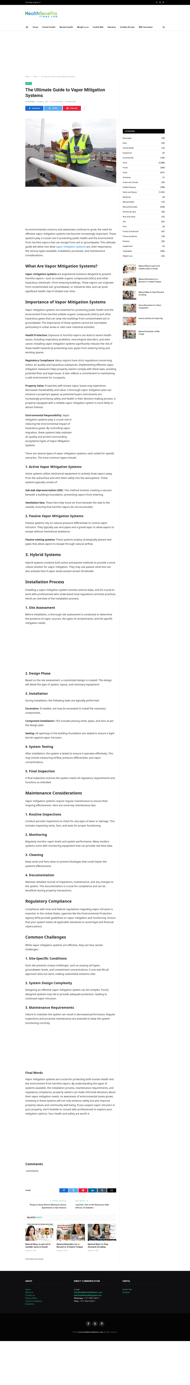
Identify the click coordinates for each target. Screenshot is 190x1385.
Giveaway (127, 177)
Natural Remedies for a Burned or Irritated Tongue (70, 1245)
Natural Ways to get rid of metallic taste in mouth (37, 1245)
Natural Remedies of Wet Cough (149, 332)
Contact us (30, 1295)
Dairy (125, 143)
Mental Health (66, 27)
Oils (124, 222)
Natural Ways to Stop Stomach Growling (98, 1245)
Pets (125, 226)
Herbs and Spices (130, 192)
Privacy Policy (31, 1298)
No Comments (58, 102)
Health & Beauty (129, 187)
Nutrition (112, 27)
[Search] (163, 27)
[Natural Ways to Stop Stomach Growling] (102, 1232)
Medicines (127, 197)
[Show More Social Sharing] (84, 108)
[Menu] (27, 27)
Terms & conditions (33, 1301)
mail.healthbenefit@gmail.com (88, 1295)
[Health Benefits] (41, 14)
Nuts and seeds (129, 217)
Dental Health (48, 27)
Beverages (127, 138)
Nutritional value (129, 212)
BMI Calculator (146, 27)
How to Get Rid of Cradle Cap (151, 318)
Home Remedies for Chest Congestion (150, 306)
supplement (128, 246)
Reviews (126, 241)
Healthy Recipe (127, 27)
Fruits (125, 172)
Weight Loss (83, 27)
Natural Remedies (130, 207)
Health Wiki (98, 27)
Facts (28, 83)
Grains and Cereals (130, 182)
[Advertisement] (95, 53)
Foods (125, 168)
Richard (31, 102)
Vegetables (127, 251)
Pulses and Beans (130, 236)
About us (29, 1292)
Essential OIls (128, 158)
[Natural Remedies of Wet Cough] (129, 334)
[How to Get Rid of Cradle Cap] (129, 321)
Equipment (127, 153)
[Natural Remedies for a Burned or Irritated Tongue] (71, 1232)
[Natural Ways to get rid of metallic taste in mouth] (39, 1232)
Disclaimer (29, 1304)
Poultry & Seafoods (131, 231)
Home (35, 27)
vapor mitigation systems (71, 246)
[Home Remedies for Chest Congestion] (129, 308)
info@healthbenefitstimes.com (88, 1292)
